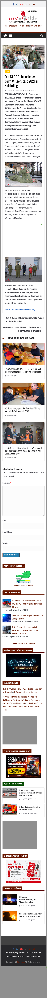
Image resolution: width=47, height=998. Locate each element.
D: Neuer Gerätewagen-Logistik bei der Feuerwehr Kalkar (29, 808)
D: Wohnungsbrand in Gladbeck (25, 692)
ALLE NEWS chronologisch (34, 952)
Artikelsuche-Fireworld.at (33, 956)
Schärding (27, 90)
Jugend (7, 72)
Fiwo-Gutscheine (36, 26)
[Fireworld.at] (5, 35)
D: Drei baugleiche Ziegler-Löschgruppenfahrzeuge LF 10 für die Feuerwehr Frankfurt (30, 793)
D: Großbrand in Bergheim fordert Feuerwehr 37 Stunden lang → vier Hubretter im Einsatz (25, 630)
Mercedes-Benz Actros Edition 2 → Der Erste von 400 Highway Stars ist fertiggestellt (22, 329)
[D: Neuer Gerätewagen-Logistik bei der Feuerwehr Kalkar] (10, 810)
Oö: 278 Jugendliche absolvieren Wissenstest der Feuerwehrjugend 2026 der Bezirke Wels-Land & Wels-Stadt (23, 450)
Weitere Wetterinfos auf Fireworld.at (23, 585)
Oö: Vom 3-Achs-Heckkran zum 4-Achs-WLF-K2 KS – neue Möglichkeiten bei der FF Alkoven (27, 604)
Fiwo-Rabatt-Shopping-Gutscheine (15, 952)
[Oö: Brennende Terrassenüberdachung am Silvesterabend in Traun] (10, 902)
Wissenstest (33, 90)
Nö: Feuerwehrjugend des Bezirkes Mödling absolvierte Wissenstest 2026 (22, 410)
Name (4, 520)
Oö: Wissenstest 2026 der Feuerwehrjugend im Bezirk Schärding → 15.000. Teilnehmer (23, 370)
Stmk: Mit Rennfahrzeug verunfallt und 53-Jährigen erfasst (27, 617)
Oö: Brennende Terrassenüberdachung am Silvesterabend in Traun (27, 899)
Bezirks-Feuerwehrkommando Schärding (20, 310)
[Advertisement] (20, 730)
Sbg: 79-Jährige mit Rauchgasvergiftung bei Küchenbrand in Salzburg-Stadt (25, 319)
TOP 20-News (23, 26)
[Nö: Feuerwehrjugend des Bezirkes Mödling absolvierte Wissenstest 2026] (23, 384)
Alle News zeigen (11, 26)
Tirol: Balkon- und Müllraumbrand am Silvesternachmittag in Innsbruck (30, 915)
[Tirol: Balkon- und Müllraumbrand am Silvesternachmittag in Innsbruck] (10, 917)
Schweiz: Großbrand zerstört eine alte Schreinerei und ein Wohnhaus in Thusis (22, 707)
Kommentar (7, 483)
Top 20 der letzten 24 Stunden (15, 956)
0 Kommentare (18, 90)
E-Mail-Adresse (7, 532)
